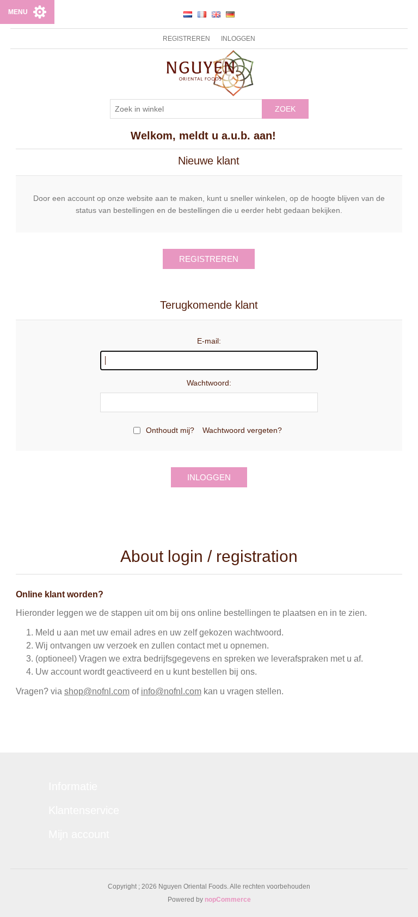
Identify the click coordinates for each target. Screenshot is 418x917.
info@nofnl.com (171, 691)
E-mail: (209, 341)
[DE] (230, 14)
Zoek (285, 109)
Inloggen (238, 38)
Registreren (186, 38)
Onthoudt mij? (170, 430)
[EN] (216, 14)
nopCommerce (228, 899)
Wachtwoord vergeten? (242, 430)
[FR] (201, 14)
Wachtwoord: (209, 382)
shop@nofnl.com (97, 691)
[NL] (187, 14)
